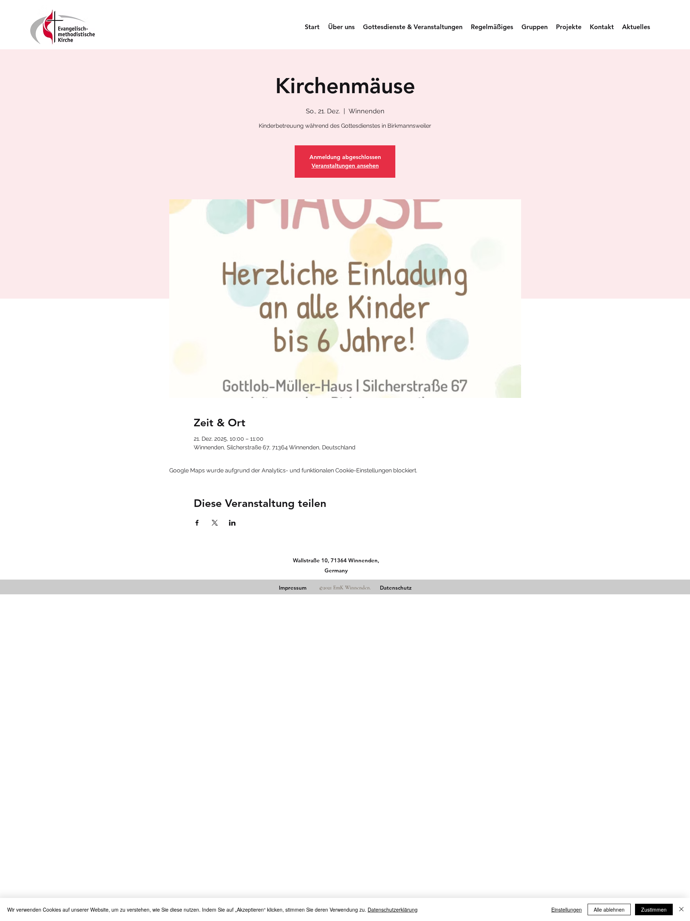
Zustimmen (654, 909)
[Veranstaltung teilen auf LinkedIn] (232, 523)
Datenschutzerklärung (393, 909)
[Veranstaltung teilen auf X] (214, 523)
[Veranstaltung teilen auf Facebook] (197, 523)
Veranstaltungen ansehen (345, 165)
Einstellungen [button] (566, 909)
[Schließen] (681, 909)
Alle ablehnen (609, 909)
